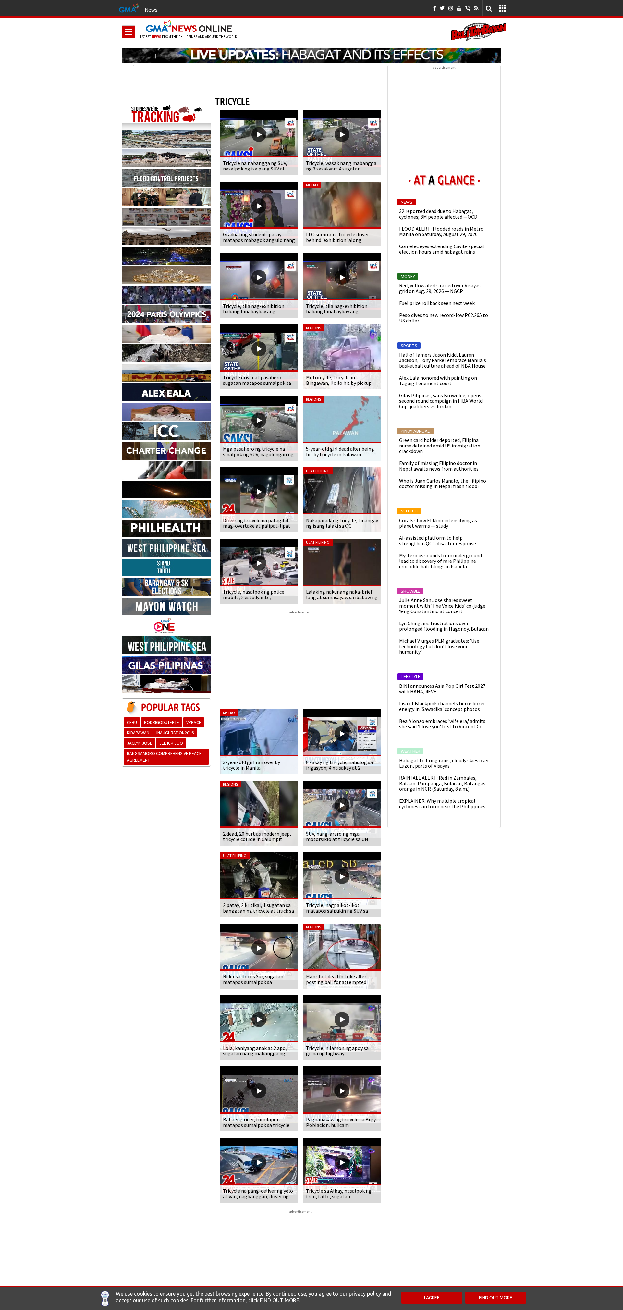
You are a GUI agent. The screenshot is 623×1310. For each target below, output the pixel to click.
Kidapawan (138, 733)
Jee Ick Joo (171, 743)
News (151, 9)
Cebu (132, 722)
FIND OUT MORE (495, 1297)
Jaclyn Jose (139, 743)
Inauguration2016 (175, 733)
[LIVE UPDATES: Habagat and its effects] (311, 55)
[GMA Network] (129, 7)
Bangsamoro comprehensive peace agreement (164, 756)
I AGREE (432, 1297)
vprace (193, 722)
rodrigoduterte (161, 722)
